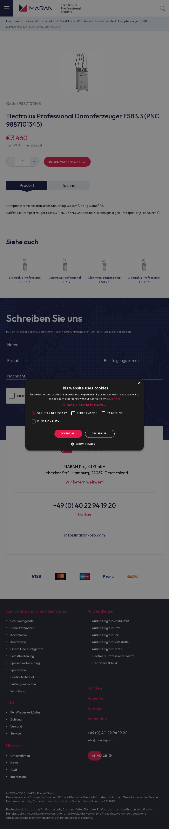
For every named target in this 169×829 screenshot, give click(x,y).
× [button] (139, 382)
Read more (113, 398)
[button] (85, 405)
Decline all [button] (100, 433)
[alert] (84, 414)
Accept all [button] (68, 433)
